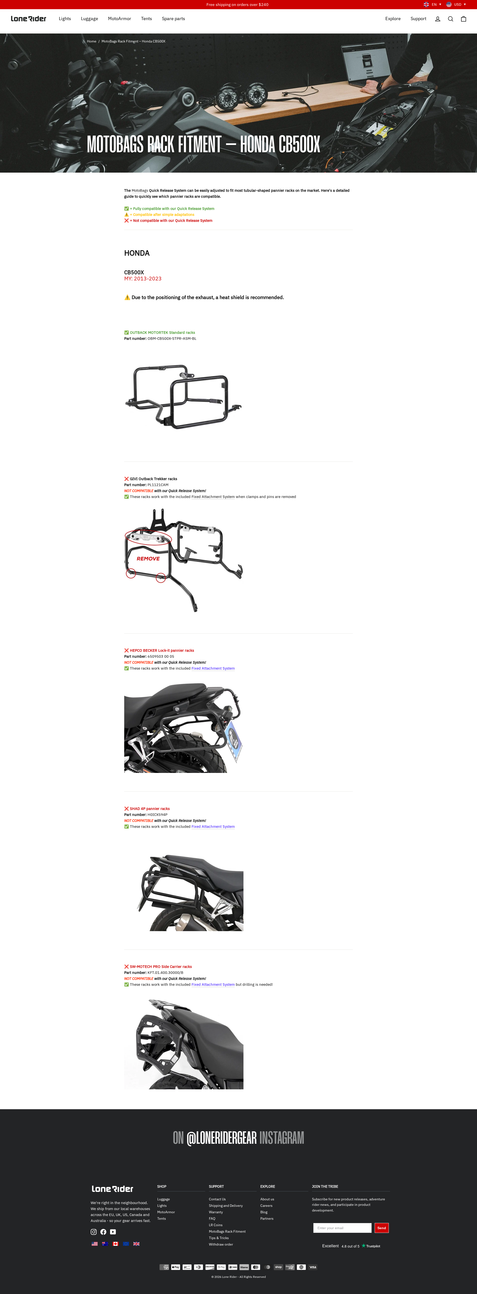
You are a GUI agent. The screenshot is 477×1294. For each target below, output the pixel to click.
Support (418, 18)
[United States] (95, 1244)
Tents (146, 18)
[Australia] (105, 1244)
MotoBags (140, 190)
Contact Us (217, 1199)
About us (267, 1199)
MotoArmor (119, 18)
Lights (65, 18)
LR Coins (216, 1225)
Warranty (216, 1212)
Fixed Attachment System (213, 496)
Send (381, 1228)
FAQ (212, 1218)
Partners (267, 1218)
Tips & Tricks (219, 1238)
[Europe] (126, 1244)
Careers (266, 1205)
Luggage (89, 18)
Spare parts (173, 18)
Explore (393, 18)
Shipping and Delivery (226, 1205)
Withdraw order (221, 1244)
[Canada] (115, 1244)
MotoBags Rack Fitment (227, 1231)
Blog (263, 1212)
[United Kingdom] (136, 1244)
